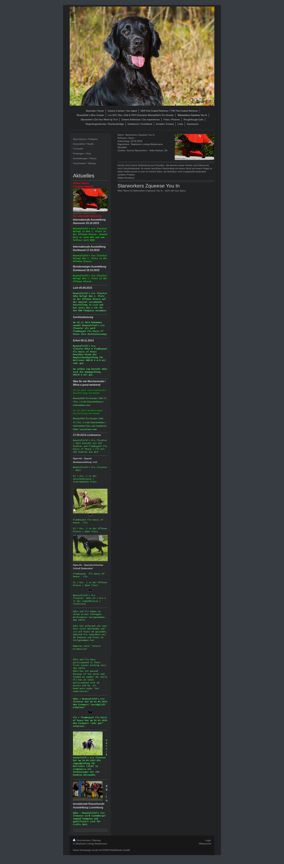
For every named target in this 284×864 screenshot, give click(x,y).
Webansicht (205, 843)
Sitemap (96, 840)
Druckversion (83, 840)
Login (208, 840)
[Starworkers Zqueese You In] (90, 200)
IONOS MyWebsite (112, 850)
